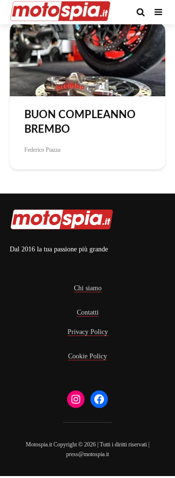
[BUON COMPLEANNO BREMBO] (87, 59)
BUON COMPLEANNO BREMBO (80, 122)
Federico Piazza (42, 149)
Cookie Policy (87, 356)
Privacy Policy (88, 332)
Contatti (88, 312)
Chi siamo (88, 288)
